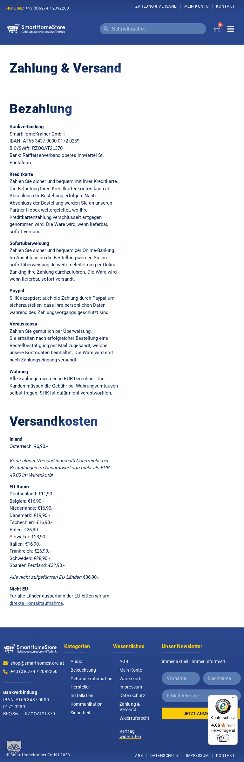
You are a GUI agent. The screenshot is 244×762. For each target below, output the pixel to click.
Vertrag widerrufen (130, 734)
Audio (76, 661)
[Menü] (234, 699)
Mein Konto (196, 6)
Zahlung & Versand (156, 6)
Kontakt (225, 6)
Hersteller (80, 686)
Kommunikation (87, 704)
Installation (82, 695)
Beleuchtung (83, 670)
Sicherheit (81, 712)
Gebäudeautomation (89, 678)
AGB (124, 661)
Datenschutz (132, 695)
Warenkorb (130, 678)
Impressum (130, 686)
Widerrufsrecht (134, 718)
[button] (14, 748)
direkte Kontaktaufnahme (36, 603)
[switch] (223, 738)
